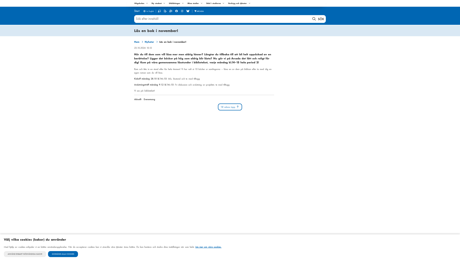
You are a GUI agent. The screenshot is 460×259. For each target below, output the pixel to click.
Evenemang (149, 99)
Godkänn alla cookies (63, 254)
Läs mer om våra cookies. (208, 246)
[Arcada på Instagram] (182, 11)
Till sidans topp (228, 107)
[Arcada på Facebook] (176, 11)
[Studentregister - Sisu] (165, 11)
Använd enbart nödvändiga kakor (25, 254)
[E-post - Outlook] (170, 11)
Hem (136, 41)
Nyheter (149, 41)
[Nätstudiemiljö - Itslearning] (159, 11)
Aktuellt (137, 99)
